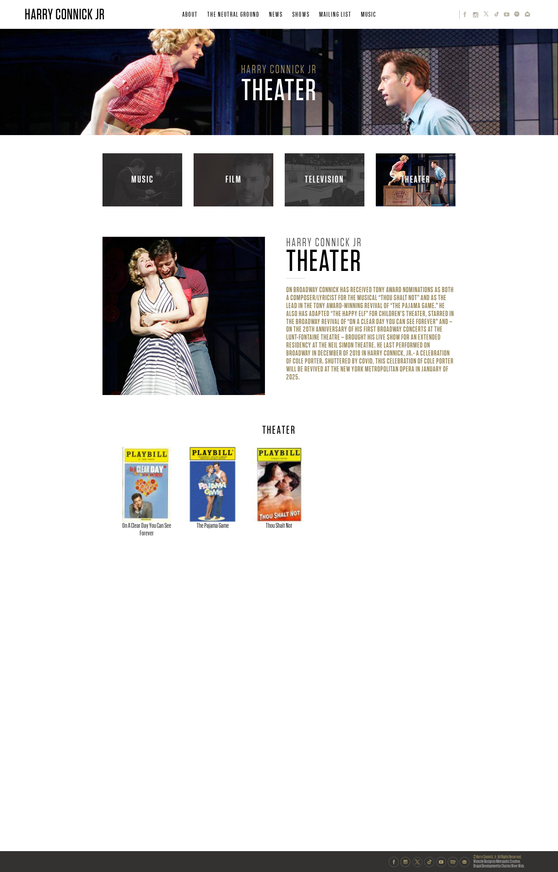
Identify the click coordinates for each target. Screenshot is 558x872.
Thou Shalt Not (279, 525)
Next (449, 488)
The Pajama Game (213, 525)
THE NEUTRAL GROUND (233, 14)
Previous (110, 488)
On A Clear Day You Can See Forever (146, 529)
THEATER (415, 179)
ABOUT (190, 14)
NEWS (276, 14)
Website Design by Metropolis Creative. (497, 861)
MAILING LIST (335, 14)
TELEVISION (324, 179)
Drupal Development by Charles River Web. (499, 866)
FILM (233, 179)
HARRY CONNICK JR (65, 14)
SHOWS (301, 14)
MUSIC (368, 14)
